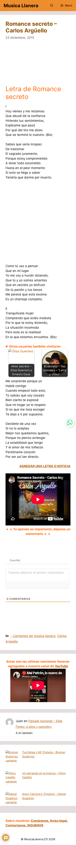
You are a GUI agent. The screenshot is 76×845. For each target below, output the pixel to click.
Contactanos (16, 825)
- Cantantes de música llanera (33, 636)
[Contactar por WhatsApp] (69, 422)
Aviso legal (58, 821)
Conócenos (39, 821)
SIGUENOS (35, 825)
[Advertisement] (38, 64)
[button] (52, 5)
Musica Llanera (21, 5)
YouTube (61, 666)
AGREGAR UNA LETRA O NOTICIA (44, 466)
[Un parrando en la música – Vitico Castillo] (12, 781)
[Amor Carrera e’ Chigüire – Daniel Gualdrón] (12, 802)
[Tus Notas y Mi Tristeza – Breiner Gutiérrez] (12, 760)
